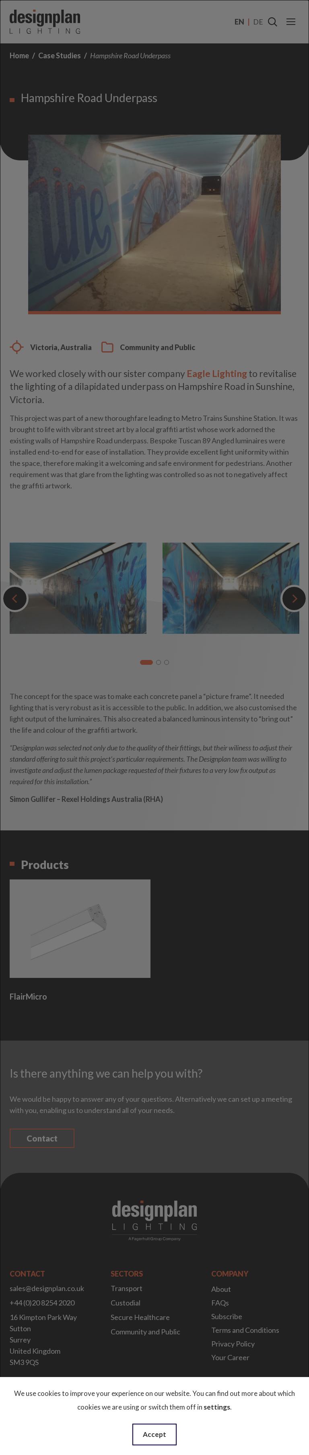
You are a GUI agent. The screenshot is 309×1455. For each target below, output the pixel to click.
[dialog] (154, 727)
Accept (154, 1434)
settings (217, 1407)
